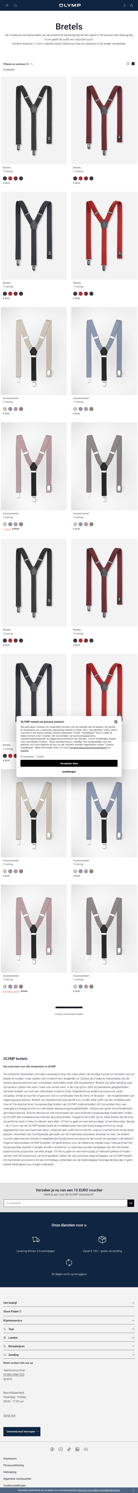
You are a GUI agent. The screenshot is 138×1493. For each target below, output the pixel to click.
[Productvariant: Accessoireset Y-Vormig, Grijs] (21, 871)
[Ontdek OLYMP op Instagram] (61, 1449)
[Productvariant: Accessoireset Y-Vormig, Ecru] (5, 871)
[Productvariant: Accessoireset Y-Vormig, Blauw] (10, 871)
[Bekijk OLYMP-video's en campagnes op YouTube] (86, 1449)
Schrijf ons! (9, 1415)
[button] (14, 1486)
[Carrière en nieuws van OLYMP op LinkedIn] (77, 1449)
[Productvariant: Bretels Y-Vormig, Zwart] (21, 641)
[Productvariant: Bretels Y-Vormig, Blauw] (5, 641)
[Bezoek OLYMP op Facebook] (52, 1449)
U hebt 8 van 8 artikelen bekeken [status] (69, 1014)
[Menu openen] (7, 5)
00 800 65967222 (13, 1374)
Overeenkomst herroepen (21, 1431)
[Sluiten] (133, 1490)
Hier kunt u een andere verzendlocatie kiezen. (98, 1490)
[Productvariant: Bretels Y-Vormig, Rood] (10, 641)
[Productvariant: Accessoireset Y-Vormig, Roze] (16, 871)
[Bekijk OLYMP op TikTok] (69, 1449)
